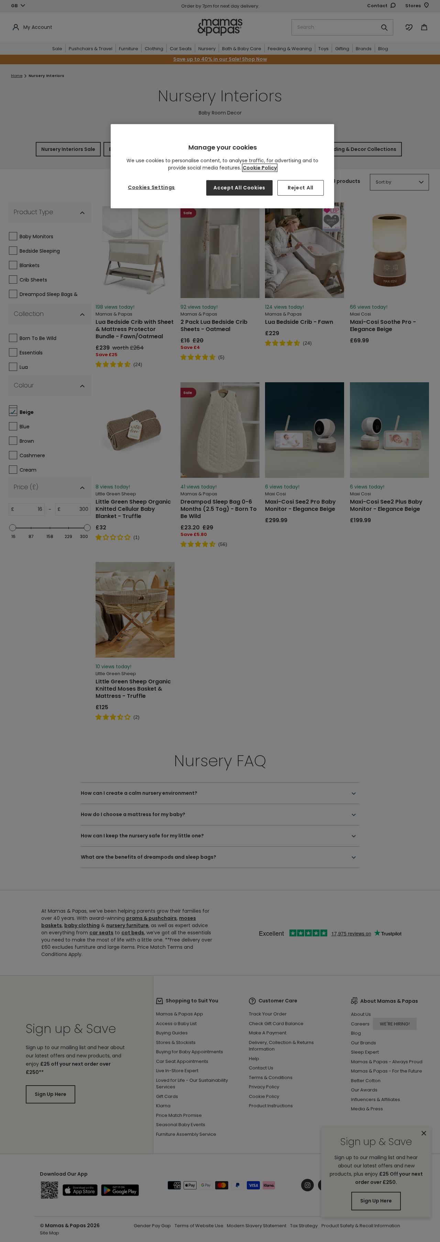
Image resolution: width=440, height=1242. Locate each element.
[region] (222, 166)
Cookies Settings (151, 187)
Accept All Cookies (239, 187)
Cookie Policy (260, 167)
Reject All (301, 187)
